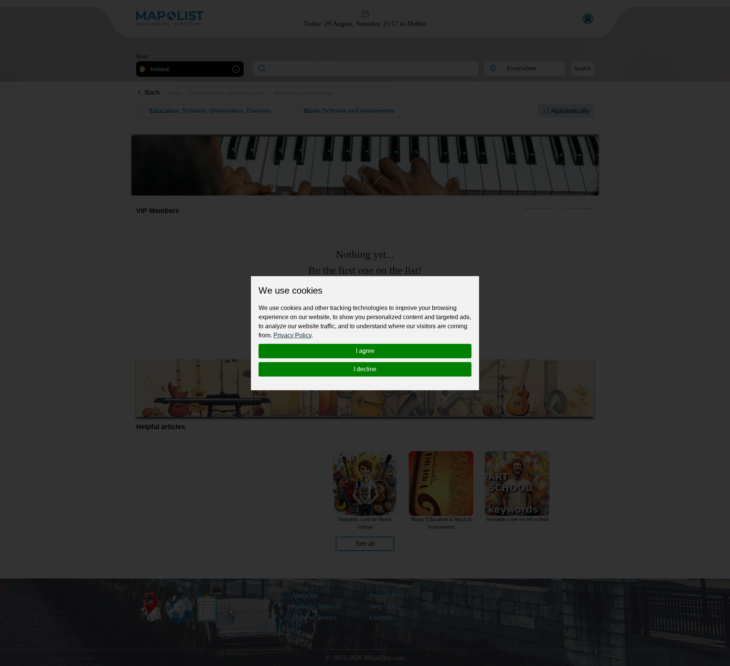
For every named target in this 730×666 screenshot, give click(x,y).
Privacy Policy (292, 335)
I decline (365, 369)
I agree (365, 351)
